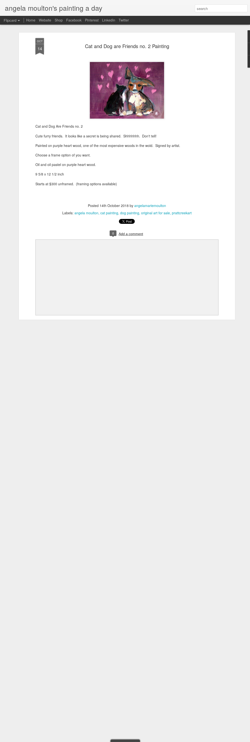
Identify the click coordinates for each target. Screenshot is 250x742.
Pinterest (92, 20)
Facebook (74, 20)
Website (45, 20)
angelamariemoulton (150, 205)
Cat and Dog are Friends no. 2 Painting (127, 46)
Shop (59, 20)
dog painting (129, 212)
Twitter (124, 20)
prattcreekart (182, 212)
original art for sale (155, 212)
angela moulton (86, 212)
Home (30, 20)
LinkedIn (108, 20)
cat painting (109, 212)
